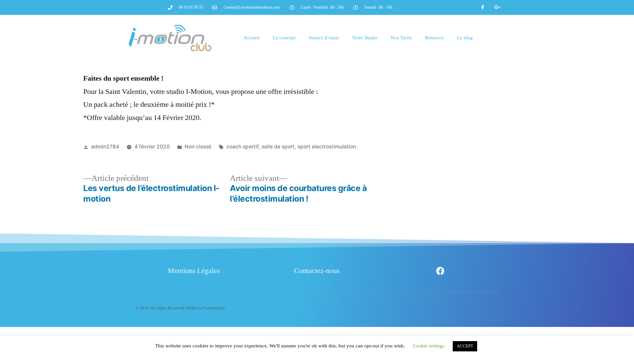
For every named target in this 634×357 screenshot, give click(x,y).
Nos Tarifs (401, 38)
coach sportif (243, 146)
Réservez (434, 38)
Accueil (252, 38)
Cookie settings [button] (428, 346)
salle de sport (278, 146)
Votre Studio (364, 38)
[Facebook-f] (483, 7)
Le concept (284, 38)
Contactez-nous (317, 270)
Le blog (465, 38)
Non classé (198, 146)
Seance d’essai (324, 38)
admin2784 (105, 146)
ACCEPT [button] (465, 346)
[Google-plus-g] (497, 7)
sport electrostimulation (327, 146)
